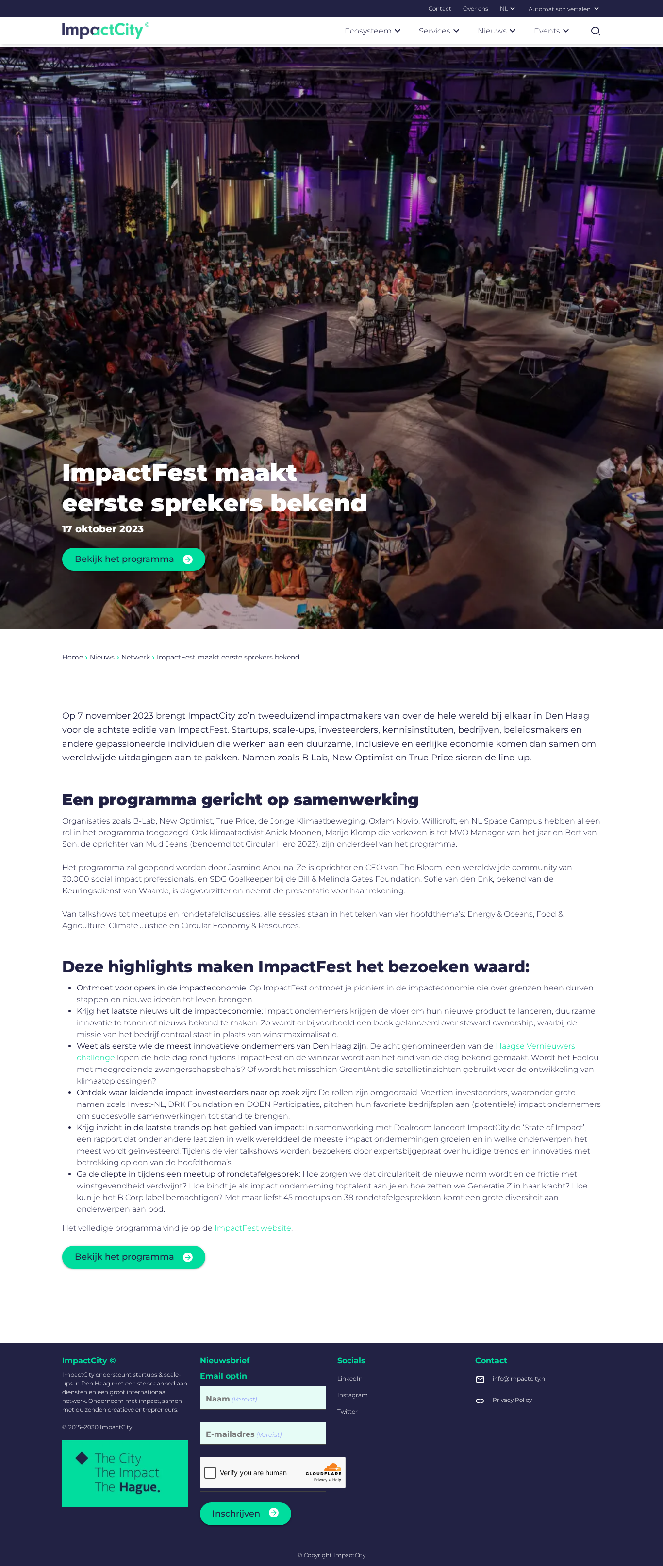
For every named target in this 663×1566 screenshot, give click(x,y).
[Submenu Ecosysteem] (397, 30)
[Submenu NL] (512, 8)
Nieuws (102, 657)
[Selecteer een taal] (596, 8)
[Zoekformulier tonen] (595, 31)
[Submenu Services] (456, 30)
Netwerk (135, 657)
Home (72, 657)
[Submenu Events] (566, 30)
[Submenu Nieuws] (512, 30)
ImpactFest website (253, 1228)
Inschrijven (236, 1513)
